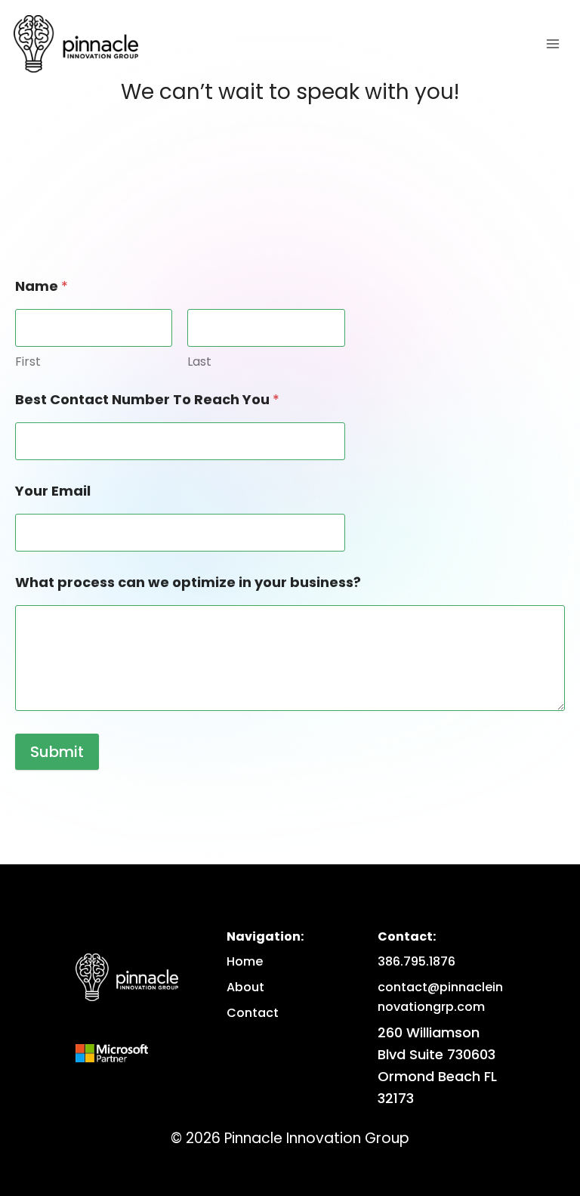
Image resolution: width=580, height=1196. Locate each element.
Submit (57, 751)
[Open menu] (552, 43)
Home (245, 961)
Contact (253, 1012)
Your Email (53, 491)
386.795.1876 (416, 961)
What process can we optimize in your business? (188, 582)
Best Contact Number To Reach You (147, 399)
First (28, 361)
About (245, 987)
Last (199, 361)
